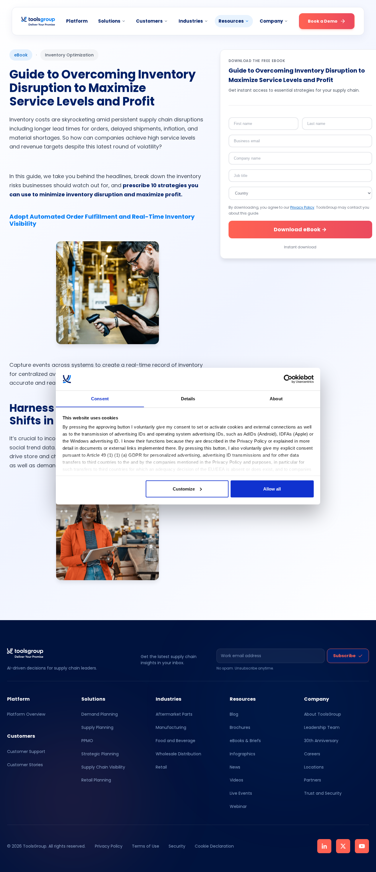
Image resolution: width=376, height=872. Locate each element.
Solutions (109, 21)
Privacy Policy (302, 207)
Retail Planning (96, 780)
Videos (236, 780)
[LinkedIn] (324, 846)
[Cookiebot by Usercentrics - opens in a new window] (288, 379)
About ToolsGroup (322, 714)
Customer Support (26, 751)
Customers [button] (149, 21)
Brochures (240, 727)
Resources (231, 21)
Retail (161, 767)
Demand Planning (99, 714)
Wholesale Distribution (178, 754)
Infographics (242, 754)
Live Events (241, 793)
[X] (343, 846)
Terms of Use (145, 846)
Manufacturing (171, 727)
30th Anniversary (321, 741)
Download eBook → (300, 229)
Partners (312, 780)
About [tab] (276, 398)
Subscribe (344, 656)
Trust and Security (323, 793)
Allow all (272, 488)
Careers (312, 754)
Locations (314, 767)
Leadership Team (322, 727)
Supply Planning (97, 727)
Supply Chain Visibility (103, 767)
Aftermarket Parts (174, 714)
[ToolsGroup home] (38, 21)
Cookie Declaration (214, 846)
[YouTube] (362, 846)
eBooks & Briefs (245, 741)
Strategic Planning (100, 754)
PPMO (87, 741)
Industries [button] (191, 21)
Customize (184, 488)
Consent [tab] (100, 398)
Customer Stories (25, 765)
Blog (234, 714)
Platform (77, 21)
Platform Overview (26, 714)
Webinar (238, 806)
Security (177, 846)
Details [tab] (188, 398)
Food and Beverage (175, 741)
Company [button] (271, 21)
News (235, 767)
